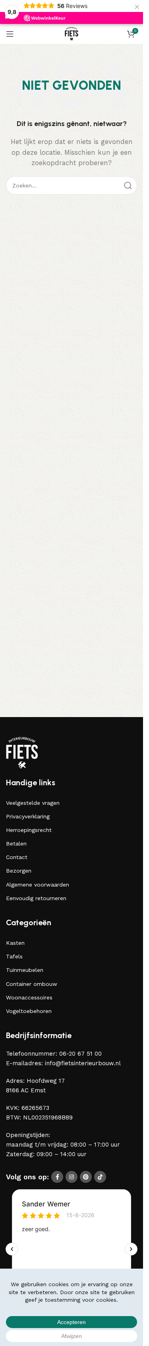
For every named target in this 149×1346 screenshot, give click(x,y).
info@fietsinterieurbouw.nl (83, 1063)
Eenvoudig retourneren (36, 898)
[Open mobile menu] (10, 34)
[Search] (128, 185)
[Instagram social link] (71, 1177)
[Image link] (22, 752)
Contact (16, 857)
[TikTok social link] (100, 1177)
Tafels (14, 956)
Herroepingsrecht (29, 830)
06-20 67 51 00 (80, 1053)
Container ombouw (31, 984)
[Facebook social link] (57, 1177)
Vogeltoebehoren (29, 1011)
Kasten (15, 943)
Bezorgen (18, 870)
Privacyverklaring (28, 816)
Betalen (16, 843)
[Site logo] (71, 33)
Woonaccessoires (29, 997)
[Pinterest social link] (86, 1177)
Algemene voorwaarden (37, 884)
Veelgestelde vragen (33, 803)
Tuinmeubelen (24, 970)
